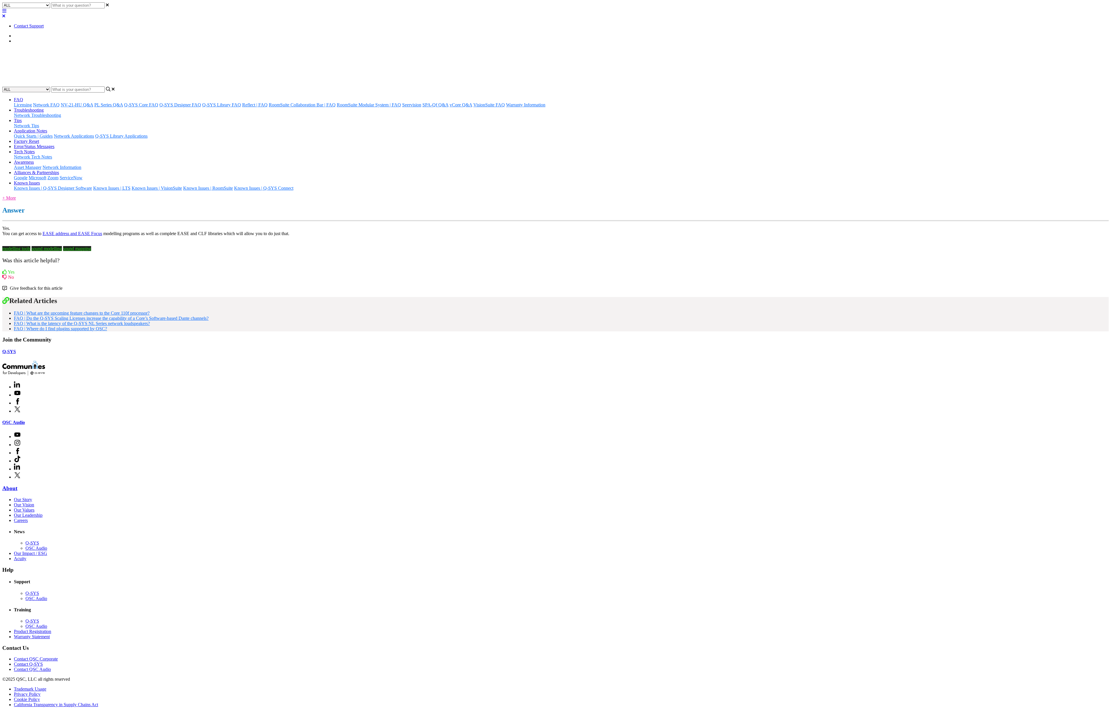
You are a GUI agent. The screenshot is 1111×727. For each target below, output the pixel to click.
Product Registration (32, 631)
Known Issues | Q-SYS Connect (263, 188)
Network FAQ (46, 104)
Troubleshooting (29, 110)
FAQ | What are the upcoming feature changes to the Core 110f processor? (82, 313)
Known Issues (27, 182)
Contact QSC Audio (32, 669)
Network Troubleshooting (37, 115)
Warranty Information (525, 104)
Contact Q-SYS (28, 664)
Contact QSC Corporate (36, 658)
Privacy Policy (27, 694)
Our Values (24, 510)
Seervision (411, 104)
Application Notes (30, 130)
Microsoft (37, 177)
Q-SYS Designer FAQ (180, 104)
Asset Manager (27, 167)
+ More (9, 197)
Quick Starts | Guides (33, 136)
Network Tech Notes (33, 156)
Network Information (62, 167)
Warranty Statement (32, 636)
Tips (18, 120)
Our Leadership (28, 515)
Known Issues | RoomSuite (208, 188)
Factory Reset (26, 141)
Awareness (24, 162)
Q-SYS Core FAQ (141, 104)
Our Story (23, 499)
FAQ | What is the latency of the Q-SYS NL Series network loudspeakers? (82, 323)
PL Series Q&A (108, 104)
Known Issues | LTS (111, 188)
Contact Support (29, 25)
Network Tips (26, 125)
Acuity (20, 558)
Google (20, 177)
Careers (21, 520)
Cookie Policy (27, 699)
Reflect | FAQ (255, 104)
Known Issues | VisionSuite (157, 188)
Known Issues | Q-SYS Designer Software (53, 188)
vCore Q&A (461, 104)
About (9, 488)
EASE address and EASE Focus (72, 233)
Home (19, 35)
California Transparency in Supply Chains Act (56, 704)
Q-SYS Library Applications (121, 136)
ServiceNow (71, 177)
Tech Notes (24, 151)
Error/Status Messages (34, 146)
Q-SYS (9, 351)
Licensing (23, 104)
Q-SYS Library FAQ (221, 104)
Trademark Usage (30, 689)
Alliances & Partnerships (36, 172)
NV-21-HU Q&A (77, 104)
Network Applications (74, 136)
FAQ (18, 40)
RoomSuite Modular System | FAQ (369, 104)
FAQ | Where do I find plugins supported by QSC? (60, 328)
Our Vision (24, 504)
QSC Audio (13, 422)
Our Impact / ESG (30, 553)
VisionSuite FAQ (489, 104)
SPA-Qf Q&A (435, 104)
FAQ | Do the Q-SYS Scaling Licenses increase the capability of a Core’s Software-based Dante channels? (111, 318)
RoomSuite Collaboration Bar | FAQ (302, 104)
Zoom (52, 177)
